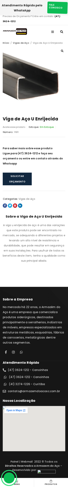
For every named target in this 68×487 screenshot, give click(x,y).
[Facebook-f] (6, 352)
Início (6, 43)
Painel (15, 461)
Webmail (27, 461)
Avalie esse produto (14, 127)
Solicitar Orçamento (17, 178)
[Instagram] (13, 352)
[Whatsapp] (21, 352)
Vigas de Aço (21, 43)
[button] (62, 51)
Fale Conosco (55, 6)
